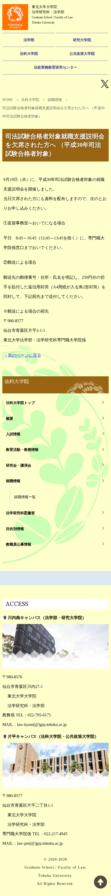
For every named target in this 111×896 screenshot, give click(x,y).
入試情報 (13, 434)
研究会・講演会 (18, 465)
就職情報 (54, 100)
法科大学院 (29, 54)
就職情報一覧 (25, 497)
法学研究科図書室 (20, 513)
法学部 (28, 40)
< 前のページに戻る (23, 355)
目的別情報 (15, 529)
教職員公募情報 (18, 544)
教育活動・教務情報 (22, 449)
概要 (9, 418)
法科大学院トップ (20, 403)
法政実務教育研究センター (55, 67)
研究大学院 (82, 40)
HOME (7, 100)
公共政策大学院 (82, 54)
